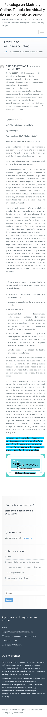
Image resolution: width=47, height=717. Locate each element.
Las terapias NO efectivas (17, 578)
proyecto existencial (13, 100)
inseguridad (30, 97)
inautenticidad (19, 97)
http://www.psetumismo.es (30, 444)
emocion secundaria (13, 91)
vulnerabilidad (17, 109)
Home (9, 557)
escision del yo (17, 94)
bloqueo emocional (13, 79)
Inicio (6, 52)
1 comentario (29, 73)
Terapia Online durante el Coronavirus (23, 562)
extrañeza (28, 94)
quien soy (21, 103)
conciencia (26, 79)
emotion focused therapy (32, 91)
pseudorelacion (28, 100)
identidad (9, 97)
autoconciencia (28, 76)
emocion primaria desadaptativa (18, 88)
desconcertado (24, 82)
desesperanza (36, 82)
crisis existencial (12, 82)
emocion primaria (21, 85)
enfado (8, 94)
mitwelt (39, 97)
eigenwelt (9, 85)
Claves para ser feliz (15, 573)
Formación (27, 538)
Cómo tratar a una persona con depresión (24, 567)
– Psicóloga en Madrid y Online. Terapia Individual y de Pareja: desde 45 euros (22, 9)
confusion (34, 79)
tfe (42, 106)
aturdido (18, 76)
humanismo (37, 94)
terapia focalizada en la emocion (28, 106)
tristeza (8, 109)
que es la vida (11, 103)
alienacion (10, 76)
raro (27, 103)
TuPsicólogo (18, 713)
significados (10, 106)
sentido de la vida (36, 103)
